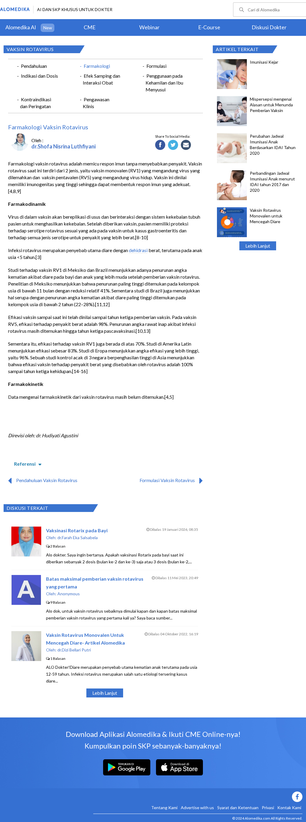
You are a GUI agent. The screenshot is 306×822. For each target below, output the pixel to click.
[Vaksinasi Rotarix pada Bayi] (26, 554)
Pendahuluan (34, 66)
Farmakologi (97, 66)
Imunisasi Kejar (264, 62)
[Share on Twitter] (173, 145)
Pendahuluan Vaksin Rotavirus (46, 480)
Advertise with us (197, 807)
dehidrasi (138, 250)
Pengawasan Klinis (96, 102)
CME (90, 27)
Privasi (268, 807)
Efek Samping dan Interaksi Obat (101, 79)
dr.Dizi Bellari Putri (74, 649)
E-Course (209, 27)
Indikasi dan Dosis (39, 76)
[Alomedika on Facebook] (197, 797)
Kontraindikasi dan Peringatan (35, 102)
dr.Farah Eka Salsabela (77, 537)
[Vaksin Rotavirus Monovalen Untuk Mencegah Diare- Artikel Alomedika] (26, 659)
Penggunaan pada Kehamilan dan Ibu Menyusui (164, 82)
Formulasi (156, 66)
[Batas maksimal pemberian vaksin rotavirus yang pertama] (26, 603)
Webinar (149, 27)
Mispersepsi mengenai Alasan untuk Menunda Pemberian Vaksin (271, 104)
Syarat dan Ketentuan (237, 807)
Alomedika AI (20, 27)
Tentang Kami (164, 807)
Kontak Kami (289, 807)
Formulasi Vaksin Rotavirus (167, 480)
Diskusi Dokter (269, 27)
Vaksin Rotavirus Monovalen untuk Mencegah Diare (266, 216)
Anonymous (68, 593)
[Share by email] (186, 145)
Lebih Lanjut (257, 246)
